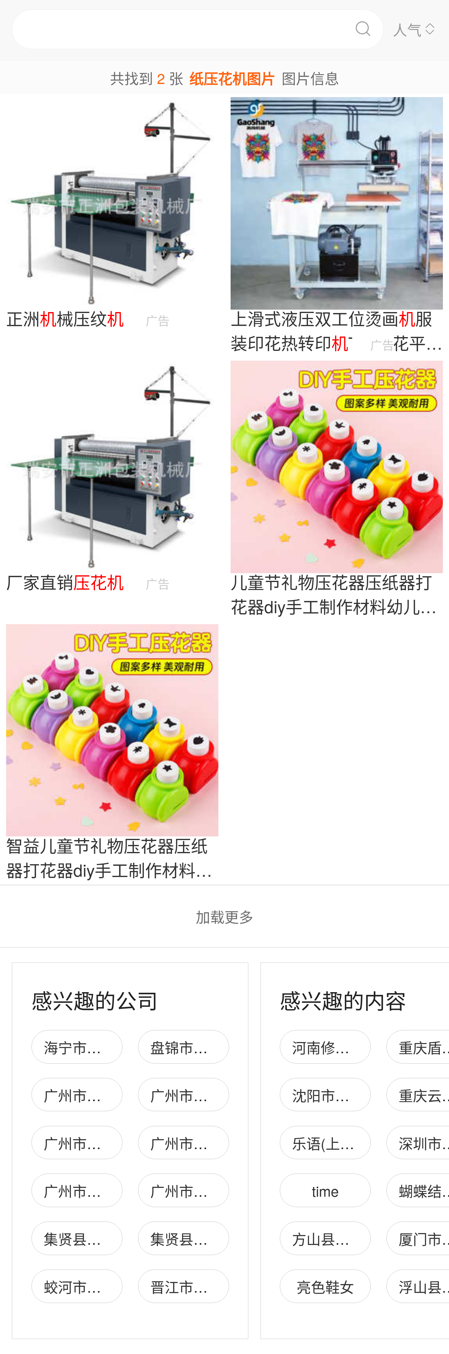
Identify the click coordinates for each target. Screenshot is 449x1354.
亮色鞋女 (325, 1286)
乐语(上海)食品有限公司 (368, 1143)
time (325, 1190)
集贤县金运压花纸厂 (108, 1238)
